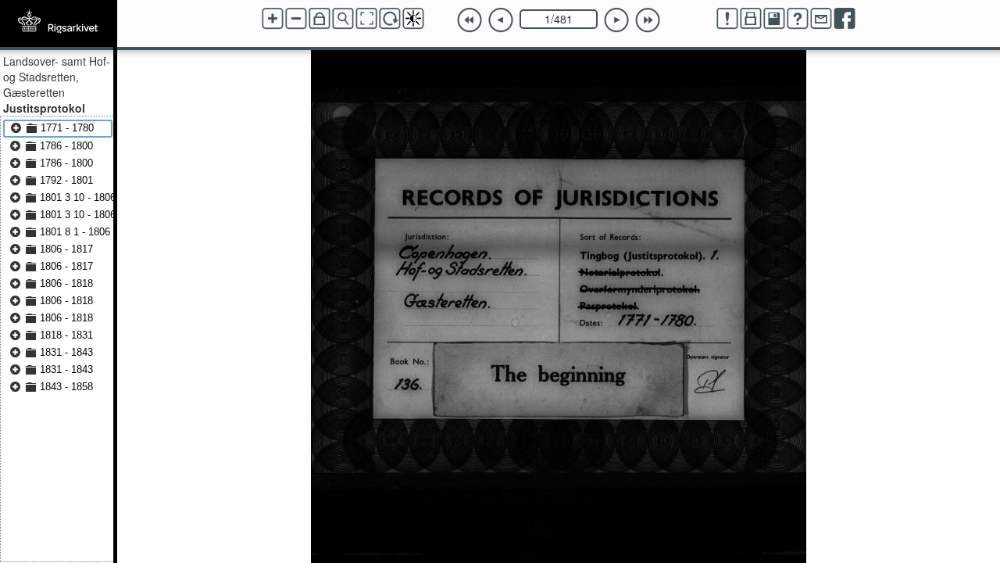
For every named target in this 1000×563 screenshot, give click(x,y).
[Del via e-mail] (821, 19)
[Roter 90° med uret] (390, 19)
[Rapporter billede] (727, 19)
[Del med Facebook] (844, 19)
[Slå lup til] (343, 19)
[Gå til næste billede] (616, 20)
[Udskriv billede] (751, 19)
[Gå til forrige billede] (500, 20)
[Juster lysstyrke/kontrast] (413, 19)
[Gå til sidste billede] (647, 20)
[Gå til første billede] (469, 20)
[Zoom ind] (273, 19)
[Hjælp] (798, 19)
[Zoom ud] (296, 19)
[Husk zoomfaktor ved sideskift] (319, 19)
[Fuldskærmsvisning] (366, 19)
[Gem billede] (774, 19)
